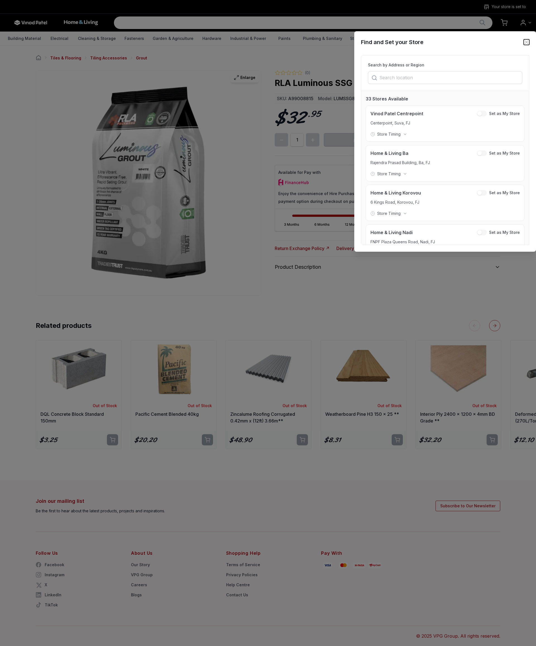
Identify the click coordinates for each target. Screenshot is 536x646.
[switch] (482, 113)
